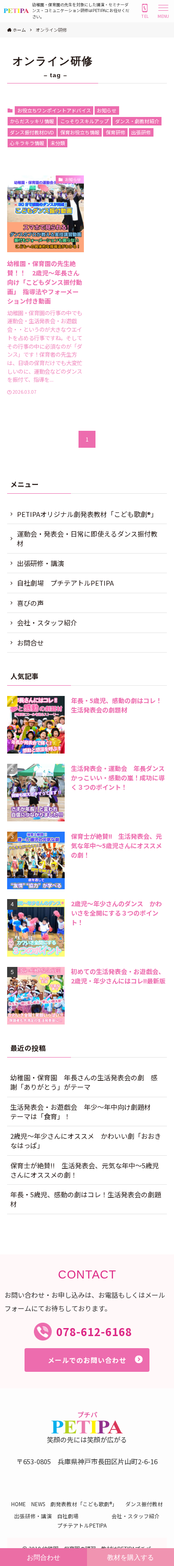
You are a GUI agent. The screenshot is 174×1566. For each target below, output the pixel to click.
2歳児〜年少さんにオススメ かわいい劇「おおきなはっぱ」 (85, 1140)
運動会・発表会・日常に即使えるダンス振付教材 (87, 538)
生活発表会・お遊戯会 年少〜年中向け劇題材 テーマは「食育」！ (83, 1111)
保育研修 (115, 132)
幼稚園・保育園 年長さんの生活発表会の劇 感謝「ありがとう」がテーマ (83, 1082)
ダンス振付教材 (144, 1504)
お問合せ (30, 642)
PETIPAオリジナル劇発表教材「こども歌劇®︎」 (89, 514)
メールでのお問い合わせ (87, 1360)
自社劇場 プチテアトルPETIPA (65, 582)
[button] (163, 10)
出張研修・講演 (40, 563)
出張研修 (141, 132)
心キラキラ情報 (27, 142)
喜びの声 (30, 603)
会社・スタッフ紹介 (47, 622)
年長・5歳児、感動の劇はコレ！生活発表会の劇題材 (85, 1199)
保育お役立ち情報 (79, 132)
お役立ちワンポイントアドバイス (54, 110)
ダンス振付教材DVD (32, 132)
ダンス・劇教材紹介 (137, 121)
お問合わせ (43, 1557)
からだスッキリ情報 (32, 121)
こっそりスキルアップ (84, 121)
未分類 (57, 142)
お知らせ (106, 110)
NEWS (38, 1504)
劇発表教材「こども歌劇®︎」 (85, 1504)
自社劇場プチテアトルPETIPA (82, 1520)
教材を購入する (130, 1557)
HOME (18, 1504)
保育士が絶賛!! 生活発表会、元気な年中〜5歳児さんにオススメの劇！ (84, 1170)
